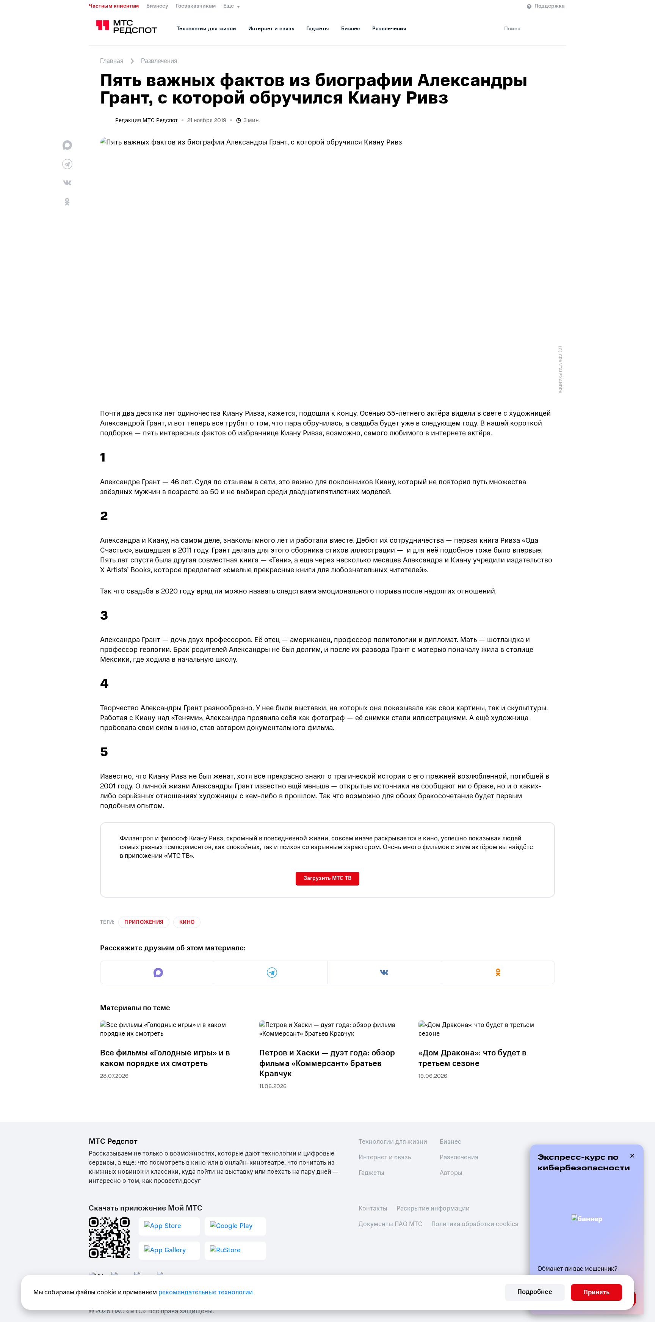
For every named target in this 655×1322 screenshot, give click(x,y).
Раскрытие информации (433, 1208)
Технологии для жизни (206, 28)
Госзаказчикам (196, 6)
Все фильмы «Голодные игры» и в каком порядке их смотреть (165, 1058)
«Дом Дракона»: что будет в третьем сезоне (472, 1058)
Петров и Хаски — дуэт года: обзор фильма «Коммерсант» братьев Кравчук (327, 1063)
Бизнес (350, 28)
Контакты (373, 1208)
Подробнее (534, 1291)
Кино (186, 922)
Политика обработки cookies (474, 1224)
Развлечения (389, 28)
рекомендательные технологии (205, 1292)
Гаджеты (317, 28)
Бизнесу (157, 6)
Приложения (143, 922)
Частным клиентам (114, 6)
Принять (596, 1292)
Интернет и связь (271, 28)
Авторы (451, 1172)
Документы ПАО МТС (390, 1224)
